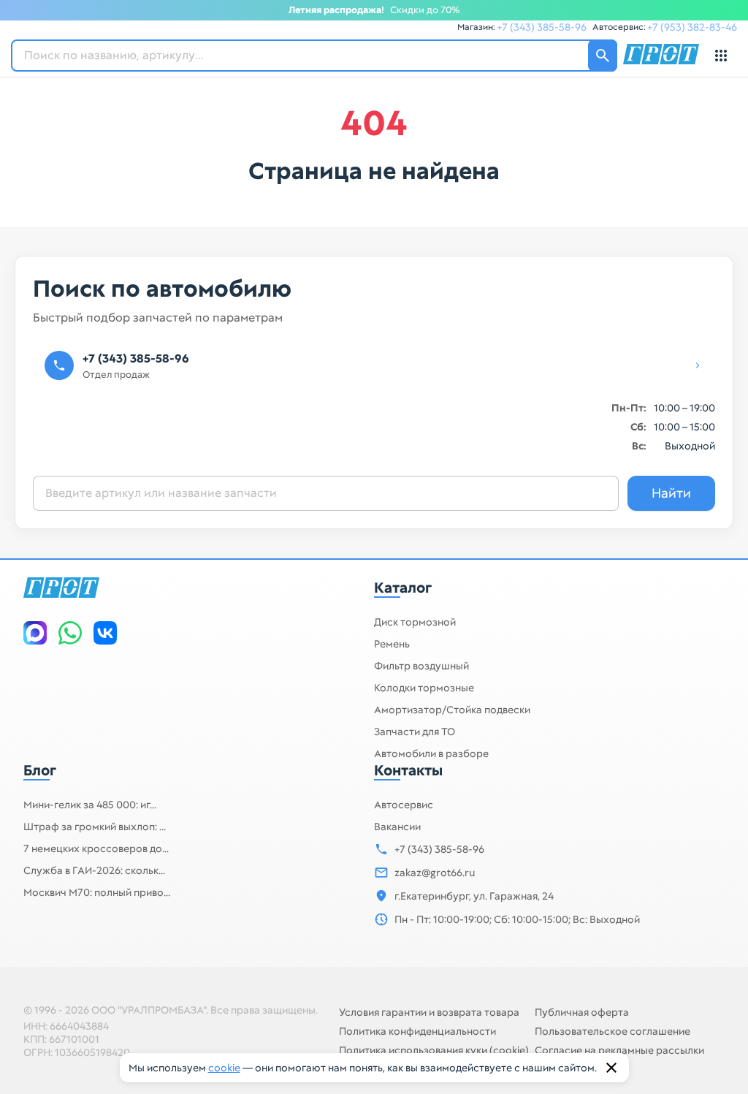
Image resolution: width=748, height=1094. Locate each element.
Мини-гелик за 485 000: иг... (89, 804)
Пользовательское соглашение (612, 1031)
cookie (224, 1067)
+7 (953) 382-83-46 (692, 27)
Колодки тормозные (424, 687)
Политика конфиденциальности (417, 1031)
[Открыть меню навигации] (721, 55)
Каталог (403, 587)
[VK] (105, 633)
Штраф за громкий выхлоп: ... (94, 826)
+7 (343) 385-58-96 (542, 27)
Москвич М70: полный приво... (96, 892)
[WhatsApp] (70, 633)
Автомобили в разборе (431, 753)
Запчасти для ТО (414, 731)
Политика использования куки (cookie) (434, 1050)
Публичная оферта (582, 1012)
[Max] (35, 633)
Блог (39, 770)
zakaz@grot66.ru (434, 872)
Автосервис (403, 804)
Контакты (408, 770)
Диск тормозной (415, 621)
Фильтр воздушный (421, 665)
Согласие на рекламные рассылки (619, 1050)
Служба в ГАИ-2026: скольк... (94, 870)
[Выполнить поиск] (602, 55)
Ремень (392, 643)
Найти (671, 493)
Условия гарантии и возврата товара (429, 1012)
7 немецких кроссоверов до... (96, 848)
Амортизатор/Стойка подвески (452, 709)
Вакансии (397, 826)
